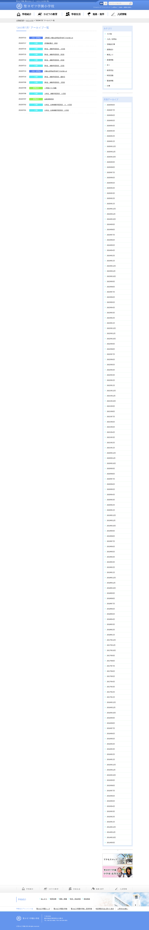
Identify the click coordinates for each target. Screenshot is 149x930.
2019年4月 (111, 557)
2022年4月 (111, 370)
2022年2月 (111, 380)
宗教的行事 (111, 44)
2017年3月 (111, 687)
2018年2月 (111, 630)
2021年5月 (111, 427)
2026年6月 (111, 115)
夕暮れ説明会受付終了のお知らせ (55, 71)
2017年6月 (111, 671)
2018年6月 (111, 609)
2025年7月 (111, 172)
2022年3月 (111, 375)
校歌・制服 (63, 899)
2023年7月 (111, 292)
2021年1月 (111, 448)
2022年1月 (111, 385)
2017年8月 (111, 661)
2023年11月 (111, 271)
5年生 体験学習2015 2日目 (54, 60)
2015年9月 (111, 780)
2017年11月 (111, 645)
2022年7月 (111, 354)
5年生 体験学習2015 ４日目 (54, 49)
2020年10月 (111, 463)
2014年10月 (111, 837)
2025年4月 (111, 188)
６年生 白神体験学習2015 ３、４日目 (58, 105)
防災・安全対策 (75, 899)
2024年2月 (111, 255)
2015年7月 (111, 791)
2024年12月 (111, 209)
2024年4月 (111, 250)
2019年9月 (111, 531)
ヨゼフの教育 (50, 14)
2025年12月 (111, 146)
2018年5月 (111, 614)
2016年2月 (111, 754)
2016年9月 (111, 718)
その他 (109, 34)
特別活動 (110, 75)
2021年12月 (111, 391)
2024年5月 (111, 245)
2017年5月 (111, 676)
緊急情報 (110, 81)
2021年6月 (111, 422)
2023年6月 (111, 297)
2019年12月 (111, 515)
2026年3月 (111, 131)
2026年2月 (111, 136)
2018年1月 (111, 635)
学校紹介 (26, 14)
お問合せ (114, 7)
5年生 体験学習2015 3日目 (54, 54)
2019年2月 (111, 567)
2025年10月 (111, 157)
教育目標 (53, 899)
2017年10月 (111, 650)
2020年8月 (111, 474)
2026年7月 (111, 110)
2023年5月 (111, 302)
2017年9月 (111, 655)
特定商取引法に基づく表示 (105, 909)
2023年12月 (111, 266)
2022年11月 (111, 333)
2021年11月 (111, 396)
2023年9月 (111, 281)
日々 (108, 65)
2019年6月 (111, 546)
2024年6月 (111, 240)
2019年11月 (111, 520)
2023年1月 (111, 323)
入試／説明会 (36, 38)
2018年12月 (111, 578)
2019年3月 (111, 562)
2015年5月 (111, 801)
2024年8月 (111, 229)
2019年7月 (111, 541)
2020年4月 (111, 494)
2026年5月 (111, 120)
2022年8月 (111, 349)
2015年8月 (111, 785)
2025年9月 (111, 162)
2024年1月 (111, 261)
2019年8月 (111, 536)
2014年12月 (111, 827)
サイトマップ (106, 7)
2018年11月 (111, 583)
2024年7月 (111, 235)
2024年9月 (111, 224)
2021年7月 (111, 416)
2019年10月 (111, 526)
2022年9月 (111, 344)
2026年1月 (111, 141)
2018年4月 (111, 619)
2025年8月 (111, 167)
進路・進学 (98, 14)
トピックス (29, 20)
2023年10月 (111, 276)
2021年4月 (111, 432)
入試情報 (122, 14)
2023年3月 (111, 313)
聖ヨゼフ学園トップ (43, 909)
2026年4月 (111, 126)
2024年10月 (111, 219)
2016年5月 (111, 739)
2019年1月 (111, 572)
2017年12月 (111, 640)
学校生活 (76, 14)
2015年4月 (111, 806)
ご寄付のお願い (122, 909)
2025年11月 (111, 152)
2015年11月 (111, 770)
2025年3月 (111, 193)
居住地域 (87, 899)
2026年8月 (111, 105)
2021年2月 (111, 443)
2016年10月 (111, 713)
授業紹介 (36, 88)
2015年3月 (111, 811)
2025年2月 (111, 198)
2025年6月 (111, 178)
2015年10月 (111, 775)
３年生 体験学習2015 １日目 (55, 93)
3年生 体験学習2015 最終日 (54, 77)
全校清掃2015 (49, 99)
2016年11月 (111, 707)
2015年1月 (111, 822)
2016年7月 (111, 728)
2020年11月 (111, 458)
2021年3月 (111, 437)
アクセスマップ (97, 7)
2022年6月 (111, 359)
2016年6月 (111, 733)
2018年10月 (111, 588)
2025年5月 (111, 183)
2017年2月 (111, 692)
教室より (110, 55)
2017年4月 (111, 681)
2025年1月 (111, 204)
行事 (36, 43)
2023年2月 (111, 318)
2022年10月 (111, 339)
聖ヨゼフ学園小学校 (60, 909)
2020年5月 (111, 489)
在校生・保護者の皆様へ (125, 7)
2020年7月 (111, 479)
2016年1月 (111, 759)
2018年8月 (111, 598)
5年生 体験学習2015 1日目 (54, 66)
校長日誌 (110, 70)
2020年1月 (111, 510)
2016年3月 (111, 749)
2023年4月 (111, 307)
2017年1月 (111, 697)
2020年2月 (111, 505)
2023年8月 (111, 287)
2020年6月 (111, 484)
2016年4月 (111, 744)
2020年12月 (111, 453)
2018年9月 (111, 593)
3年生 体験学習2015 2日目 (54, 82)
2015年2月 (111, 817)
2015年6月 (111, 796)
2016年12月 (111, 702)
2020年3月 (111, 500)
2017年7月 (111, 666)
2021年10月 (111, 401)
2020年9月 (111, 468)
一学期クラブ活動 (50, 88)
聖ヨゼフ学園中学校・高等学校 (81, 909)
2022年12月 (111, 328)
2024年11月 (111, 214)
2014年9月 (111, 842)
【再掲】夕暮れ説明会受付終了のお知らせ (58, 38)
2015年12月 (111, 765)
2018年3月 (111, 624)
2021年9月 (111, 406)
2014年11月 (111, 832)
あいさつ (44, 899)
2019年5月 (111, 552)
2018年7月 (111, 604)
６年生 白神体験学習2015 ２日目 (56, 110)
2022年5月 (111, 365)
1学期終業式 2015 (51, 43)
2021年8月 (111, 411)
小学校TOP (20, 20)
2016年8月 (111, 723)
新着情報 (110, 60)
